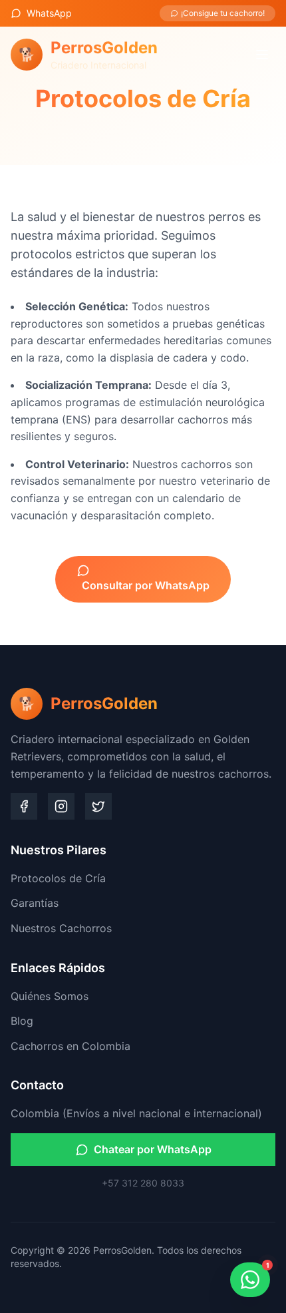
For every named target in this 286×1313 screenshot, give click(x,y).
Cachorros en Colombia (70, 1046)
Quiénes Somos (49, 996)
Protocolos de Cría (58, 878)
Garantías (35, 903)
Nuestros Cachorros (61, 928)
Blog (22, 1020)
